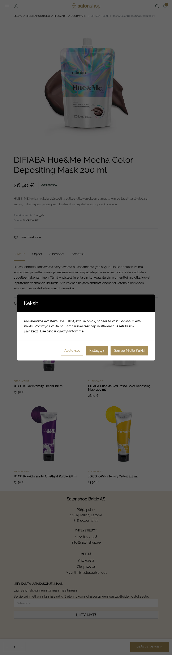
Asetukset (72, 351)
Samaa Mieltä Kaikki (129, 351)
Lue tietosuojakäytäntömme (61, 331)
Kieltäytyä (96, 351)
